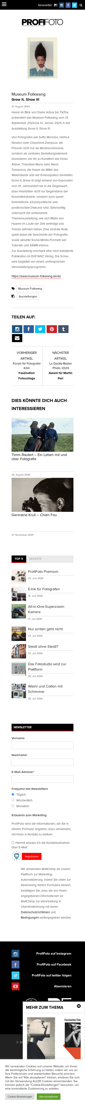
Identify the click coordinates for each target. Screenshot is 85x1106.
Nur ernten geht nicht (45, 628)
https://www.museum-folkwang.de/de (36, 276)
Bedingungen (30, 917)
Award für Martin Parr (60, 371)
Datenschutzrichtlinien (35, 912)
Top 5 (19, 559)
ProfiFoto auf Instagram (53, 953)
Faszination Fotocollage (27, 371)
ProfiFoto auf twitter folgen (51, 975)
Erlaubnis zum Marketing (29, 815)
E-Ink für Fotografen (44, 589)
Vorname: (18, 738)
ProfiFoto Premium (43, 571)
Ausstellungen (28, 296)
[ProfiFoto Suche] (80, 5)
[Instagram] (61, 5)
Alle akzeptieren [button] (48, 1096)
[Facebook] (68, 5)
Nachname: (19, 755)
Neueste (35, 559)
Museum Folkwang (30, 288)
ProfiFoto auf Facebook (54, 964)
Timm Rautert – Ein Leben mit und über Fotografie (39, 456)
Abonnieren (62, 986)
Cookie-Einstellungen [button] (20, 1096)
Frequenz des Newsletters (30, 789)
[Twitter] (74, 5)
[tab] (19, 559)
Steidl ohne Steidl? (43, 646)
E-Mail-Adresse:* (23, 772)
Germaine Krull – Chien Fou (34, 514)
